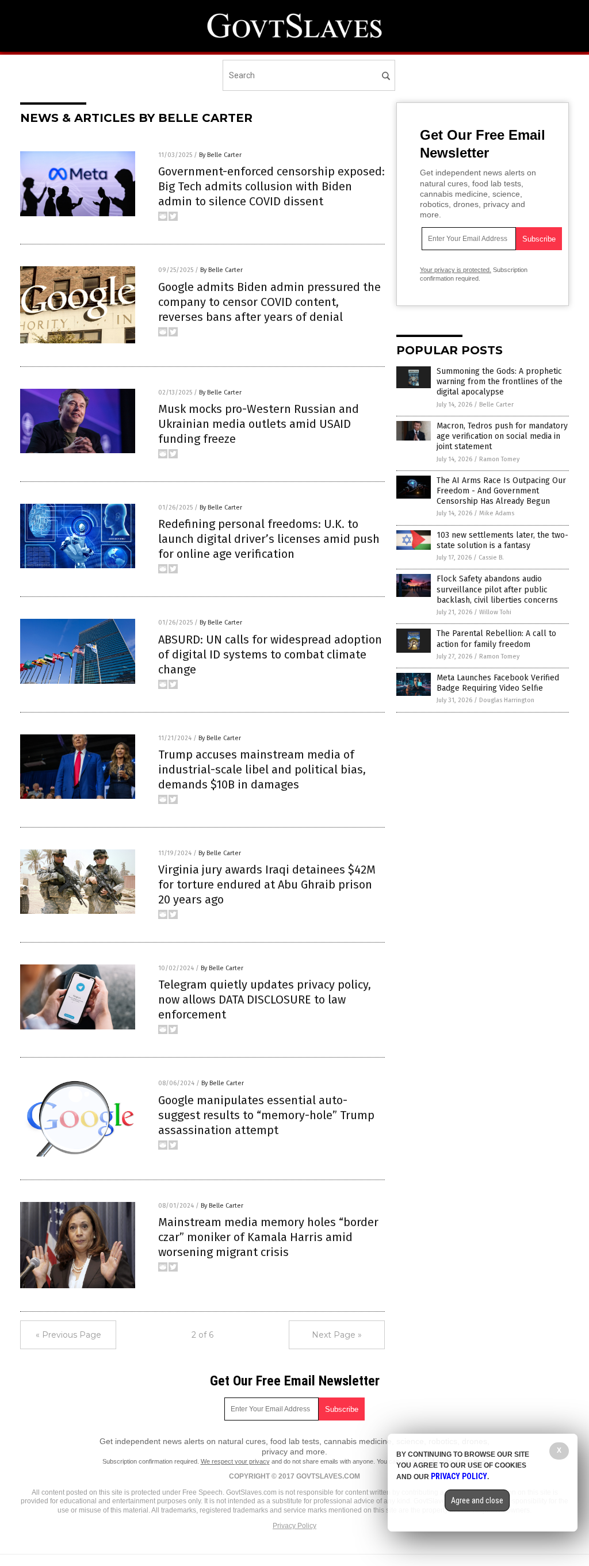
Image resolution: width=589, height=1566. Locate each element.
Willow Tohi (495, 612)
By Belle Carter (220, 155)
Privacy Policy (294, 1526)
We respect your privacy (235, 1461)
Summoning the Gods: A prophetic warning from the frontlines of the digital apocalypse (500, 381)
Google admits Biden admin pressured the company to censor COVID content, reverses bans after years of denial (269, 302)
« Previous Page (68, 1335)
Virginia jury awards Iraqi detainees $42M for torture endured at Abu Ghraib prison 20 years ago (267, 884)
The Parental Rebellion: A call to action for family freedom (496, 639)
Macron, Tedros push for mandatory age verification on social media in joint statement (502, 436)
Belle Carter (496, 404)
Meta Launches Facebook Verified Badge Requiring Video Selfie (498, 683)
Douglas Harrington (506, 700)
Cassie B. (491, 557)
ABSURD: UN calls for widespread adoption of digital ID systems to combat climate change (270, 654)
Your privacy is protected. (455, 269)
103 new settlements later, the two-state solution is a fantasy (502, 540)
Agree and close (477, 1500)
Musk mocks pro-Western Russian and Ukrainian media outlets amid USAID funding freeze (258, 424)
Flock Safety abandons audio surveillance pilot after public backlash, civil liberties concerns (497, 589)
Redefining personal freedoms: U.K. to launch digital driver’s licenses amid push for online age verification (269, 539)
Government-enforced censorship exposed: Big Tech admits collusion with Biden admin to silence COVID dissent (271, 186)
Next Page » (337, 1335)
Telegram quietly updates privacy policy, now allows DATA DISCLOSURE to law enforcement (264, 999)
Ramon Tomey (499, 459)
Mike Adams (496, 513)
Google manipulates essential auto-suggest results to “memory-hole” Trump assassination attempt (266, 1115)
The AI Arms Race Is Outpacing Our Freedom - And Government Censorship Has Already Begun (501, 491)
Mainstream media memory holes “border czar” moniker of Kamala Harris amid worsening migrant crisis (268, 1237)
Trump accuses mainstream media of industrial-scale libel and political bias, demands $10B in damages (262, 769)
